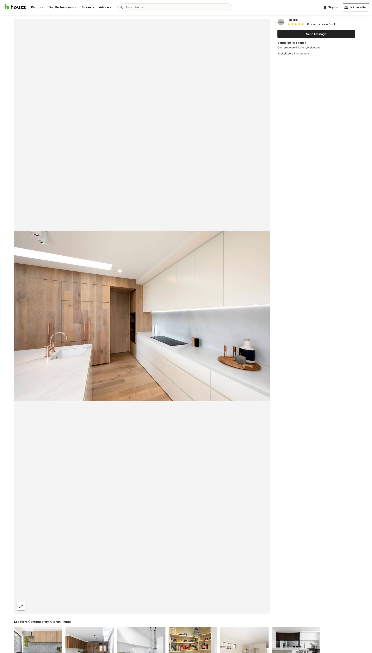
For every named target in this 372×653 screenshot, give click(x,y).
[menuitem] (37, 7)
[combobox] (174, 7)
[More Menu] (263, 606)
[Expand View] (21, 606)
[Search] (121, 7)
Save (154, 606)
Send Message (316, 34)
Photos (36, 7)
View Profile (328, 24)
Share (134, 606)
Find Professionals (61, 7)
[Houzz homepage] (15, 6)
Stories (86, 7)
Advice (104, 7)
